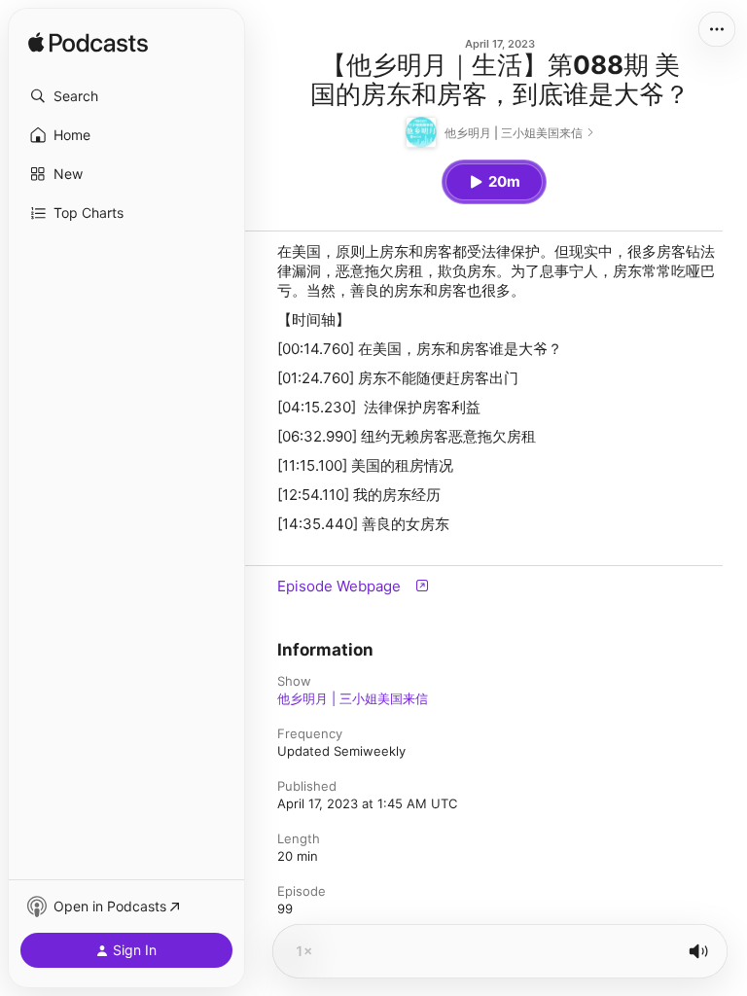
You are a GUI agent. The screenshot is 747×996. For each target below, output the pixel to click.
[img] (88, 43)
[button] (126, 96)
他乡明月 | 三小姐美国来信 (352, 698)
